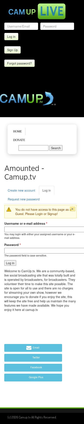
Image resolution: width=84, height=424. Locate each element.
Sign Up (12, 50)
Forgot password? (19, 63)
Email (35, 347)
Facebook (36, 367)
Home (17, 131)
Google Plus (35, 377)
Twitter (36, 357)
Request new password (24, 199)
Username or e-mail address (25, 223)
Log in (48, 191)
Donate (19, 140)
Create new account (21, 190)
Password (12, 245)
